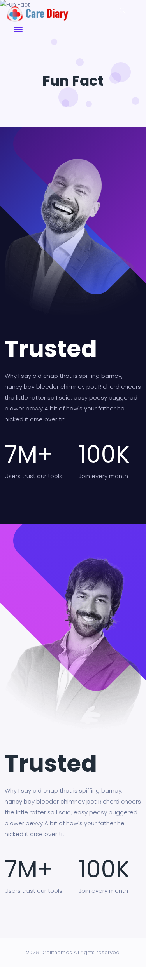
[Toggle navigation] (18, 29)
